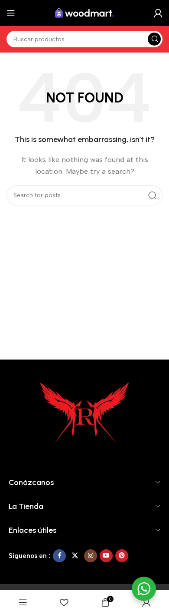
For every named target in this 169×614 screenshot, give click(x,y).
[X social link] (74, 555)
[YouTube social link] (106, 555)
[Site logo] (84, 13)
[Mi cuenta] (158, 13)
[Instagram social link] (90, 555)
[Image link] (84, 413)
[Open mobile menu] (11, 13)
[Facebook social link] (59, 555)
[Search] (154, 39)
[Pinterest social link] (121, 555)
